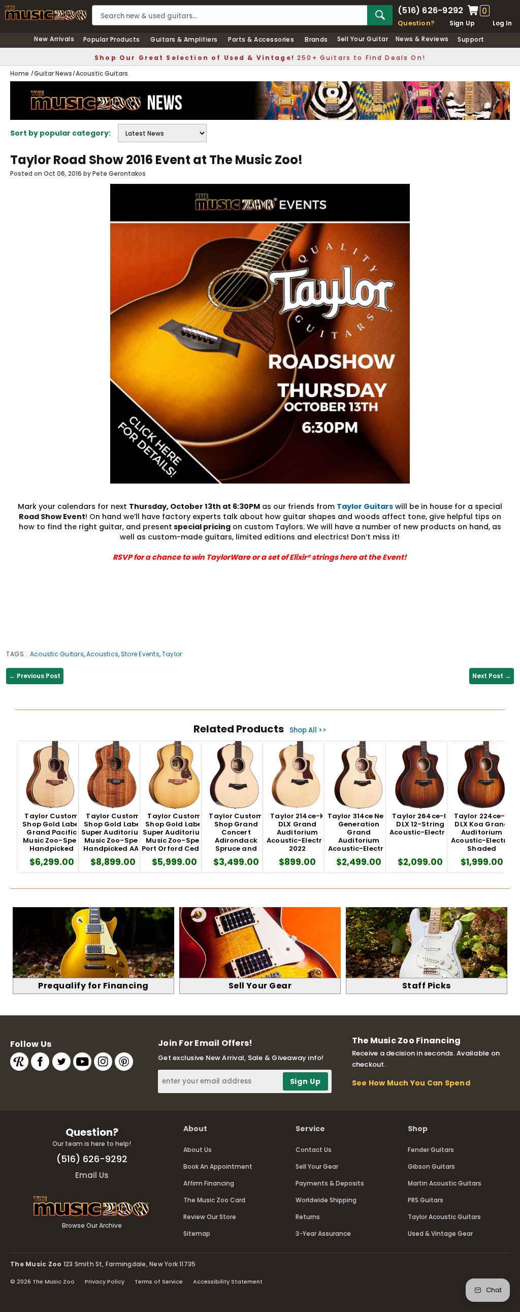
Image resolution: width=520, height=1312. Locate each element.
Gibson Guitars (431, 1166)
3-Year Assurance (323, 1233)
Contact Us (314, 1149)
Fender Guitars (431, 1149)
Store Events (140, 654)
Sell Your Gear (317, 1166)
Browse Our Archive (92, 1225)
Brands (316, 39)
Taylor (172, 654)
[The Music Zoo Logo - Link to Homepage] (46, 13)
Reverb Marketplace (19, 1061)
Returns (308, 1216)
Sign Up (462, 23)
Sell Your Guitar (362, 39)
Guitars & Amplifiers (184, 39)
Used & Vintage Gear (440, 1233)
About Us (197, 1149)
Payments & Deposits (330, 1183)
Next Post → (491, 675)
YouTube (82, 1061)
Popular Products (111, 39)
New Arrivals (54, 39)
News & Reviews (422, 39)
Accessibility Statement (228, 1281)
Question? (416, 23)
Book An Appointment (217, 1166)
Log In (502, 23)
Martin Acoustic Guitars (444, 1183)
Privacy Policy (104, 1281)
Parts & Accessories (261, 39)
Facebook (40, 1061)
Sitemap (196, 1233)
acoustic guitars (57, 654)
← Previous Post (34, 675)
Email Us (92, 1175)
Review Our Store (209, 1216)
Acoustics (102, 654)
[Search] (380, 15)
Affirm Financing (208, 1183)
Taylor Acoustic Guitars (444, 1216)
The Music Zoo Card (214, 1200)
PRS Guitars (425, 1200)
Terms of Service (159, 1281)
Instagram (103, 1061)
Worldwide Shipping (326, 1200)
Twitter (61, 1061)
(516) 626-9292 (430, 10)
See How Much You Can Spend (411, 1083)
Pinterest (124, 1061)
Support (471, 39)
